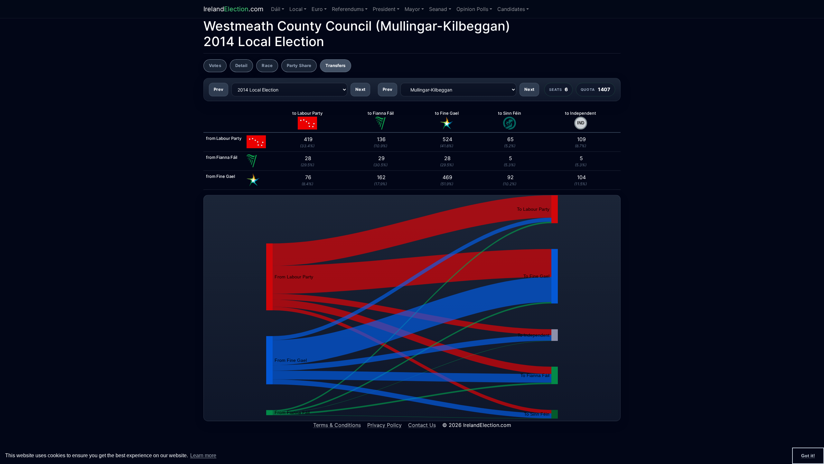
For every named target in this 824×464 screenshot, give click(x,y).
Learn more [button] (203, 455)
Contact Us (422, 425)
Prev (218, 89)
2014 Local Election (263, 41)
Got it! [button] (808, 455)
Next (360, 89)
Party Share (299, 65)
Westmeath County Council (287, 26)
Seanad (438, 9)
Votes (215, 65)
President (384, 9)
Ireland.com (233, 9)
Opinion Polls (472, 9)
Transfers (335, 65)
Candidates (511, 9)
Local (296, 9)
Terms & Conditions (337, 425)
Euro (317, 9)
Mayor (412, 9)
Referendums (348, 9)
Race (267, 65)
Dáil (275, 9)
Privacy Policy (384, 425)
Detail (241, 65)
